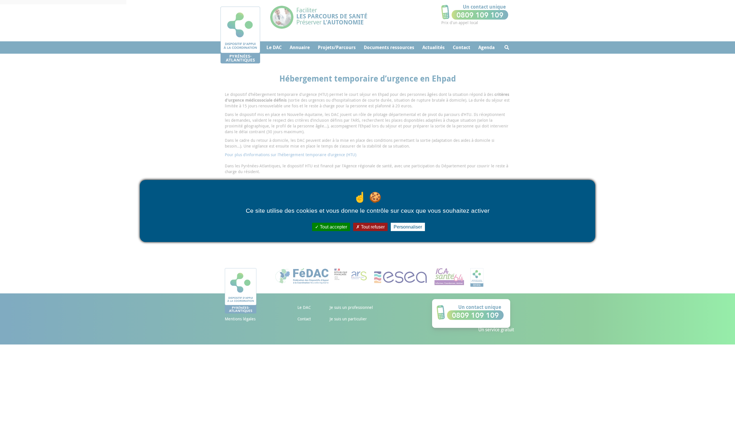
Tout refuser (372, 226)
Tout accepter (333, 226)
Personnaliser (408, 226)
